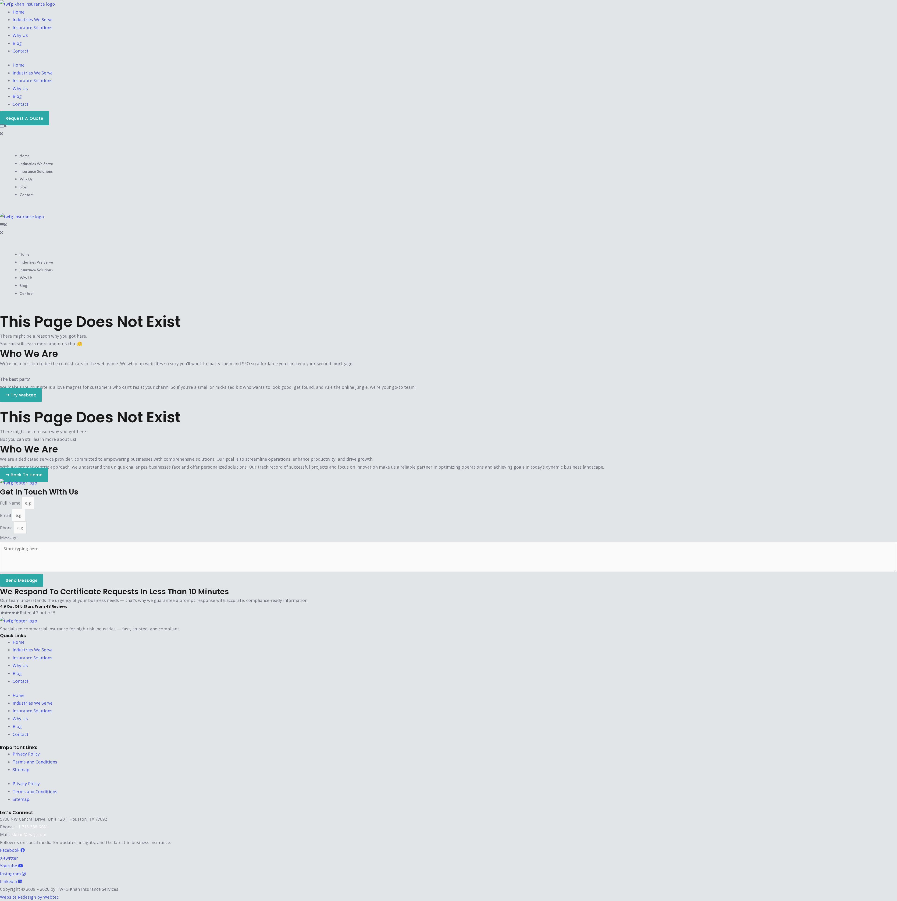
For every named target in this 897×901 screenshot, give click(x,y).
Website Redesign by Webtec (29, 897)
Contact (20, 51)
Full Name (10, 503)
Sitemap (21, 769)
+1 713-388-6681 (32, 827)
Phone (7, 527)
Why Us (20, 35)
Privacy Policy (26, 754)
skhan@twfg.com (29, 834)
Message (9, 537)
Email (6, 515)
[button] (448, 126)
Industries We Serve (33, 19)
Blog (17, 43)
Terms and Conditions (35, 762)
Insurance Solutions (32, 27)
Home (19, 12)
